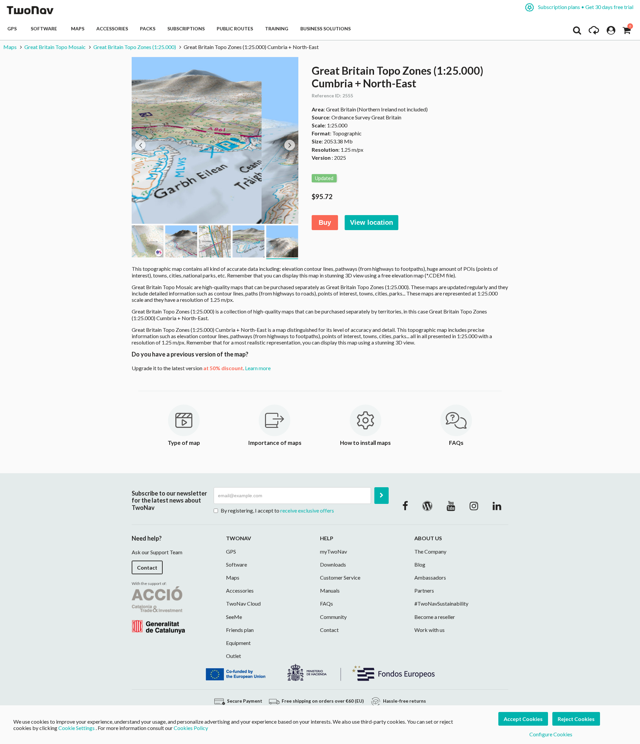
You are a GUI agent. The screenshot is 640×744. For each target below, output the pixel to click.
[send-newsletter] (381, 495)
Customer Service (340, 577)
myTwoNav (333, 551)
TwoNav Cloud (243, 603)
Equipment (238, 643)
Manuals (330, 590)
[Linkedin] (497, 506)
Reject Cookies (576, 719)
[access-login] (611, 32)
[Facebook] (405, 506)
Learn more (258, 368)
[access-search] (577, 32)
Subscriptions (186, 28)
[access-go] (594, 32)
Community (333, 617)
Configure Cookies (550, 734)
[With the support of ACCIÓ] (158, 609)
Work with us (429, 630)
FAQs (326, 603)
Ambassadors (430, 577)
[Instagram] (474, 506)
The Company (430, 551)
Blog (419, 564)
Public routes (235, 28)
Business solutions (325, 28)
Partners (424, 590)
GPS (13, 28)
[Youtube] (451, 506)
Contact (147, 567)
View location (371, 222)
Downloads (333, 564)
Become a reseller (434, 617)
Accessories (112, 28)
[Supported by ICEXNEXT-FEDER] (320, 672)
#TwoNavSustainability (441, 603)
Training (276, 28)
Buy (325, 222)
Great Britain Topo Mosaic (55, 47)
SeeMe (234, 617)
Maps (77, 28)
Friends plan (240, 630)
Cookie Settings (76, 728)
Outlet (233, 656)
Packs (147, 28)
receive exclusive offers (307, 510)
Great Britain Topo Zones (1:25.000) (134, 47)
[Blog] (427, 506)
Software (45, 28)
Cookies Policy (191, 728)
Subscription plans (585, 7)
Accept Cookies (523, 719)
